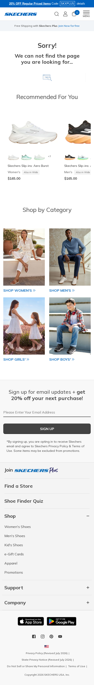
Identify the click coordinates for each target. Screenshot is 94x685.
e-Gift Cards (14, 554)
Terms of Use (76, 666)
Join (9, 470)
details (81, 3)
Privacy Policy (58, 446)
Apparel (10, 563)
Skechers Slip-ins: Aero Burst (28, 166)
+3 (49, 156)
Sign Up (47, 429)
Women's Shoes (17, 526)
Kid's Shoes (13, 545)
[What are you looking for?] (56, 13)
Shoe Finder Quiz (23, 501)
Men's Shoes (14, 536)
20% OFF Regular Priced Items (30, 3)
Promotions (13, 572)
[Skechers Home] (20, 14)
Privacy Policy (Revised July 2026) (47, 653)
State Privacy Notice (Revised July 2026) (47, 659)
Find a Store (18, 486)
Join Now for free (69, 25)
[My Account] (65, 13)
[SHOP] (24, 257)
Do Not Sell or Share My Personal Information (36, 666)
